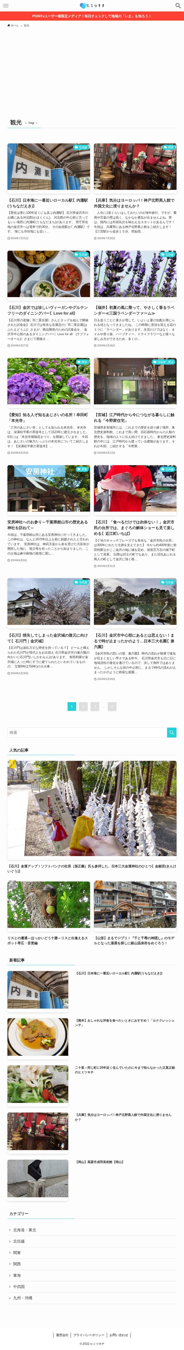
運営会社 (62, 1335)
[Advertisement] (92, 65)
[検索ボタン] (178, 5)
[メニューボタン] (6, 5)
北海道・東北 (24, 1230)
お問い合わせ (118, 1335)
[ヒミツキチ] (92, 5)
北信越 (19, 1241)
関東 (17, 1253)
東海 (17, 1275)
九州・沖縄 (22, 1298)
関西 (17, 1264)
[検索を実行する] (172, 733)
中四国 (19, 1287)
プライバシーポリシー (88, 1335)
